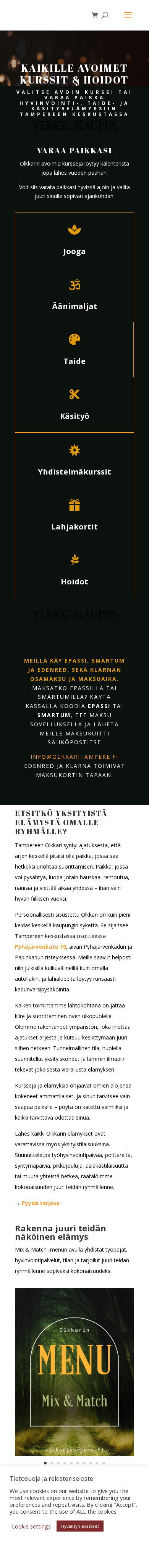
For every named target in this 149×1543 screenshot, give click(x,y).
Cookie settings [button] (31, 1526)
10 (103, 1463)
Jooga (74, 251)
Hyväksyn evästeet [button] (80, 1526)
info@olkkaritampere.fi (74, 756)
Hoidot (74, 581)
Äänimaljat (74, 306)
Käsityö (74, 416)
